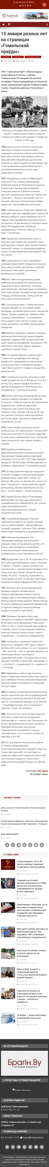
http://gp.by (42, 770)
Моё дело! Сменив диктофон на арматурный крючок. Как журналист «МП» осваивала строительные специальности (32, 933)
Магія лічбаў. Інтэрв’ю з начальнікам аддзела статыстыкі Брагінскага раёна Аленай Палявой (31, 973)
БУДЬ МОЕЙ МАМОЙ (9, 834)
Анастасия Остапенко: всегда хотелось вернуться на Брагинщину (31, 953)
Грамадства (18, 57)
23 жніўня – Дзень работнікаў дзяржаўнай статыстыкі (31, 1016)
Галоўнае (6, 57)
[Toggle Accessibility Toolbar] (44, 4)
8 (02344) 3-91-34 (11, 1109)
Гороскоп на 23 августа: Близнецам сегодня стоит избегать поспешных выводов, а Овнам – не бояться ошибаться (32, 996)
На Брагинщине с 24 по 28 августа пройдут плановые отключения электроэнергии (31, 864)
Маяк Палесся (20, 61)
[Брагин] (24, 1062)
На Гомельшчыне (33, 57)
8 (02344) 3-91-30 (11, 1137)
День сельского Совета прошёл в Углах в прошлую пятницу (23, 809)
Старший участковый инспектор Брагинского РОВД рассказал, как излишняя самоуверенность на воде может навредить (31, 886)
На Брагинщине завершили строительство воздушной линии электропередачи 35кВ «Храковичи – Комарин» (24, 822)
